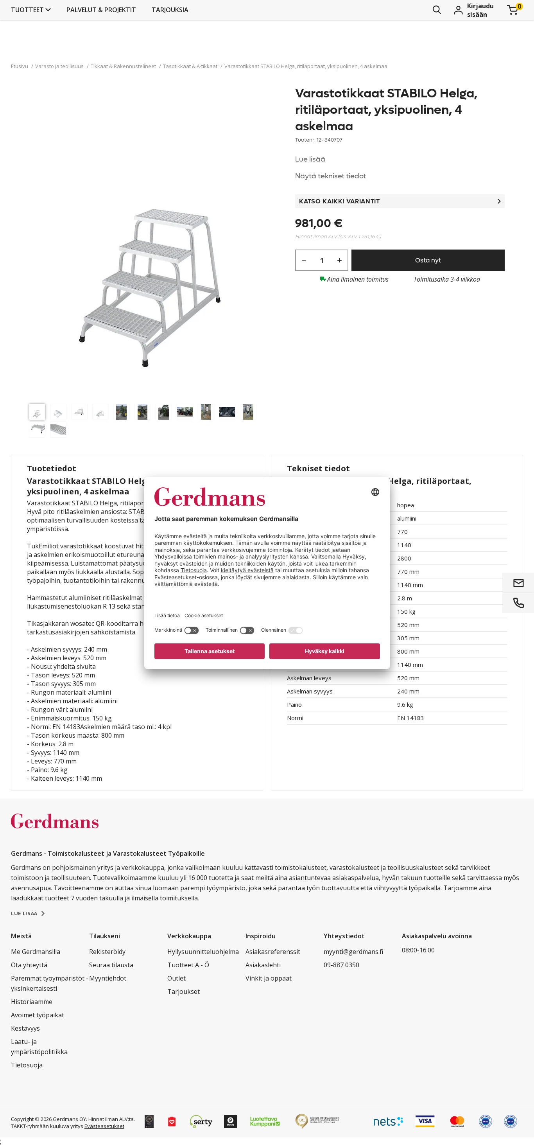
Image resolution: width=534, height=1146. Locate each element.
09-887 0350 (341, 965)
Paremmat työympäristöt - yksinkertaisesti (49, 983)
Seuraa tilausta (111, 965)
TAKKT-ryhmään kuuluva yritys (47, 1126)
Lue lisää (310, 159)
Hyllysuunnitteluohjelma (203, 951)
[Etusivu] (55, 829)
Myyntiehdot (107, 978)
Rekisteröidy (107, 951)
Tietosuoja (27, 1065)
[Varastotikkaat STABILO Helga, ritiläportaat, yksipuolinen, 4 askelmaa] (153, 242)
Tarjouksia (170, 9)
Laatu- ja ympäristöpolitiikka (39, 1046)
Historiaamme (31, 1001)
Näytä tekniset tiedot (330, 176)
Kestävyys (25, 1028)
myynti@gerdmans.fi (353, 951)
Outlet (176, 978)
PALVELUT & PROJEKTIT (101, 9)
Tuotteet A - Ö (188, 965)
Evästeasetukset (104, 1126)
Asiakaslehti (263, 965)
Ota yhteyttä (29, 965)
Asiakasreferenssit (272, 951)
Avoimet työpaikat (37, 1015)
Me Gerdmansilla (35, 951)
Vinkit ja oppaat (268, 978)
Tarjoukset (183, 991)
